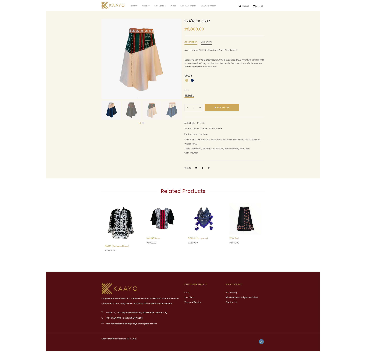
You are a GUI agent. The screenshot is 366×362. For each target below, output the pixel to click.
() (260, 6)
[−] (187, 108)
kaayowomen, (232, 148)
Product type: (191, 134)
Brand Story (231, 292)
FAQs (186, 292)
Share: (187, 168)
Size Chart (189, 297)
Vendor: (188, 128)
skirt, (248, 148)
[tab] (190, 42)
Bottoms (227, 139)
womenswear (191, 152)
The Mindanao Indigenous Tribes (242, 297)
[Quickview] (135, 237)
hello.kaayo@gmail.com (118, 323)
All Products (204, 139)
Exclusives (238, 139)
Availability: (189, 123)
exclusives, (219, 148)
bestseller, (197, 148)
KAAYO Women (252, 139)
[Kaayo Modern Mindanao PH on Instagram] (261, 341)
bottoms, (208, 148)
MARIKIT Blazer (153, 238)
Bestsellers (216, 139)
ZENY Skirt (234, 238)
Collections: (190, 139)
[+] (200, 108)
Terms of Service (192, 302)
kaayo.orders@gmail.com (144, 323)
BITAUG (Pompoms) (198, 238)
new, (243, 148)
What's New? (190, 143)
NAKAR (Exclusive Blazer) (117, 246)
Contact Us (231, 302)
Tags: (187, 148)
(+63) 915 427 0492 (133, 318)
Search (245, 6)
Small (189, 96)
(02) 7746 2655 (113, 318)
